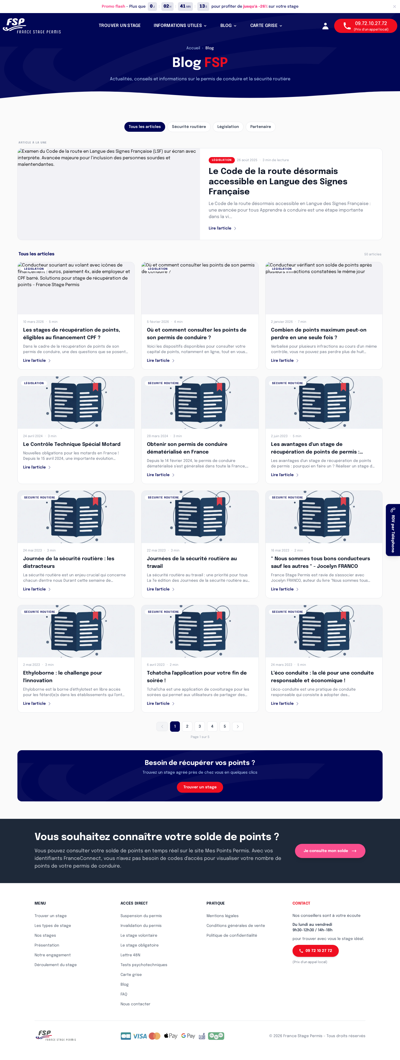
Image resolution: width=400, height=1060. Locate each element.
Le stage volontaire (139, 936)
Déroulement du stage (56, 965)
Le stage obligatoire (140, 945)
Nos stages (45, 936)
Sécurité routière (189, 127)
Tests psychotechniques (144, 965)
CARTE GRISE (264, 25)
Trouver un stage (200, 787)
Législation (228, 127)
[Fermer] (394, 6)
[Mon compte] (325, 26)
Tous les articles (145, 127)
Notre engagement (53, 955)
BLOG (226, 25)
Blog (125, 985)
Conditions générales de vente (236, 926)
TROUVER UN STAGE (120, 25)
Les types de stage (53, 926)
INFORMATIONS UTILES (178, 25)
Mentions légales (223, 916)
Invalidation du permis (141, 926)
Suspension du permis (141, 916)
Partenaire (260, 127)
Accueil (193, 48)
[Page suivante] (238, 726)
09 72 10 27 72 (319, 951)
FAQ (124, 994)
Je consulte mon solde (326, 851)
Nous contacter (135, 1004)
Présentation (47, 945)
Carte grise (131, 975)
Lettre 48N (130, 955)
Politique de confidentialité (232, 936)
